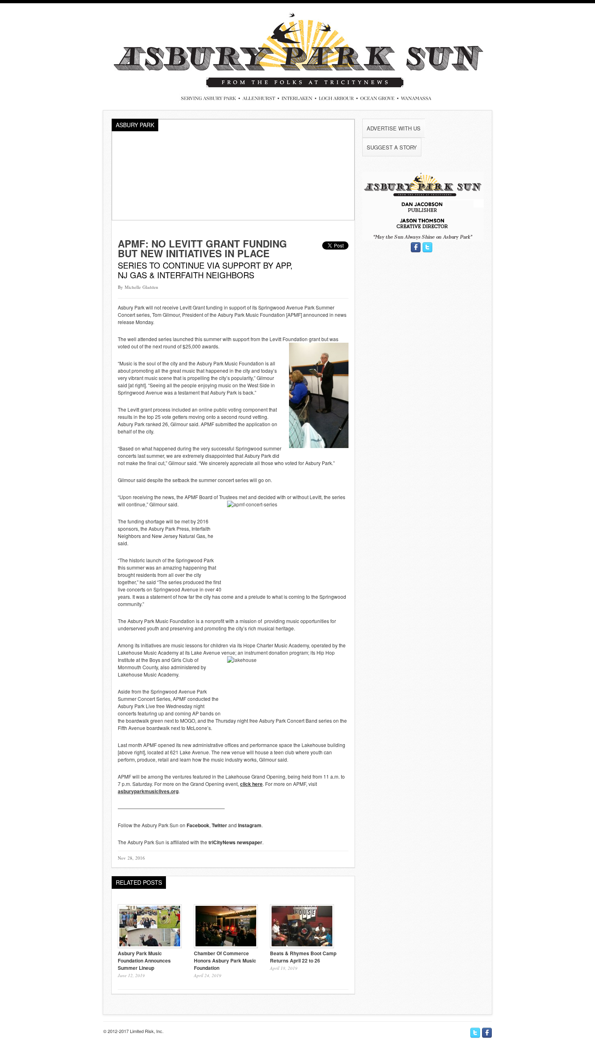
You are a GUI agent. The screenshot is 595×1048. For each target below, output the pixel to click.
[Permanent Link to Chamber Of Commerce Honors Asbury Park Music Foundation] (226, 945)
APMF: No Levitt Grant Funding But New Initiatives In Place (202, 248)
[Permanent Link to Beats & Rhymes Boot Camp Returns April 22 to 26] (302, 945)
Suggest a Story (392, 147)
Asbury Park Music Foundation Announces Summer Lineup (144, 960)
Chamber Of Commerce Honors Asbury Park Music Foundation (225, 960)
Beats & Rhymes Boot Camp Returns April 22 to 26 (303, 957)
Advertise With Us (394, 128)
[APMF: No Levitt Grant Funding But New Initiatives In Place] (233, 218)
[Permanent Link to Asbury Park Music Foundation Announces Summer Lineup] (150, 945)
